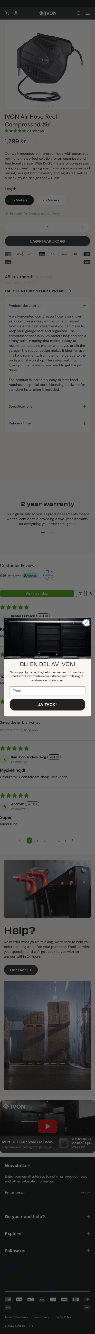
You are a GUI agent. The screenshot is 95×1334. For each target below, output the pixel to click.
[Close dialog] (86, 622)
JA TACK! (47, 704)
